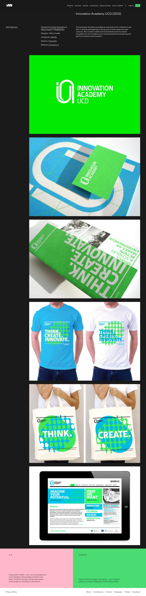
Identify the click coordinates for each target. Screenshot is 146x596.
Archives (78, 6)
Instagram (118, 592)
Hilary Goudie (46, 29)
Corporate (52, 41)
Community (94, 6)
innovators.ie (53, 45)
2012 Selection (12, 27)
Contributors (98, 592)
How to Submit (117, 6)
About (88, 592)
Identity (54, 37)
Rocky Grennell (57, 27)
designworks (59, 29)
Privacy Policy (11, 592)
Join (137, 6)
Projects (70, 6)
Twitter (127, 592)
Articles (85, 6)
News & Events (105, 6)
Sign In (131, 6)
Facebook (136, 592)
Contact (108, 592)
